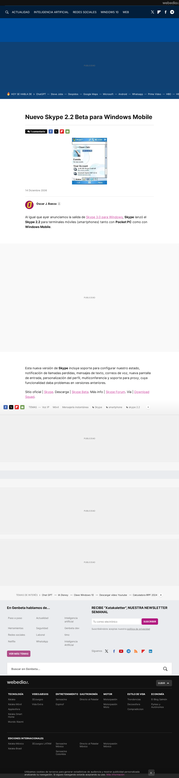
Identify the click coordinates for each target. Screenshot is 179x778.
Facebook (165, 12)
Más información (115, 774)
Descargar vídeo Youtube (113, 595)
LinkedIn (150, 650)
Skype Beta (80, 392)
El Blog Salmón (159, 699)
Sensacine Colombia (61, 752)
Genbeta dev (72, 628)
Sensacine (61, 699)
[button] (48, 204)
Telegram (172, 12)
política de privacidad (138, 628)
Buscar (165, 669)
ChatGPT (41, 94)
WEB (126, 12)
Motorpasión (110, 699)
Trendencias (134, 699)
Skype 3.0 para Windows (104, 217)
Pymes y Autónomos (157, 705)
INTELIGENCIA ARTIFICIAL (51, 12)
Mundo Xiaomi (15, 721)
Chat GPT (47, 595)
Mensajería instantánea (75, 407)
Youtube (121, 650)
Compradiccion (135, 709)
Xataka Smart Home (15, 715)
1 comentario (38, 131)
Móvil (56, 407)
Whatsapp (137, 94)
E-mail (67, 131)
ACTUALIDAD (21, 12)
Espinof (60, 704)
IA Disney (63, 595)
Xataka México (16, 743)
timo (67, 634)
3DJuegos (37, 699)
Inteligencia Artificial (71, 643)
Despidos (73, 94)
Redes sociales (16, 634)
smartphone (115, 407)
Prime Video (154, 94)
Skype (48, 392)
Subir (161, 683)
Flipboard (159, 12)
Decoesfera (133, 704)
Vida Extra (37, 704)
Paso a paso (15, 617)
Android (123, 94)
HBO (168, 94)
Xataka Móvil (15, 704)
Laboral (40, 634)
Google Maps (90, 94)
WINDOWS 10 (110, 12)
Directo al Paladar (89, 699)
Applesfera (14, 709)
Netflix (12, 641)
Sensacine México (61, 745)
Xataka (11, 699)
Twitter (153, 12)
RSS (136, 650)
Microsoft (108, 94)
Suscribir (150, 621)
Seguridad (42, 628)
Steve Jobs (57, 94)
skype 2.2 (134, 407)
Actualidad (42, 617)
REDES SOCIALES (84, 12)
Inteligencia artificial (71, 619)
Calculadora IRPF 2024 (145, 595)
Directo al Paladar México (89, 745)
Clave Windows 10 (84, 595)
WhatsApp (42, 641)
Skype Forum (115, 392)
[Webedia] (171, 3)
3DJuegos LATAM (41, 743)
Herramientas (15, 628)
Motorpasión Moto (110, 705)
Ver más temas (18, 653)
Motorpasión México (110, 745)
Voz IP (45, 407)
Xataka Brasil (15, 748)
